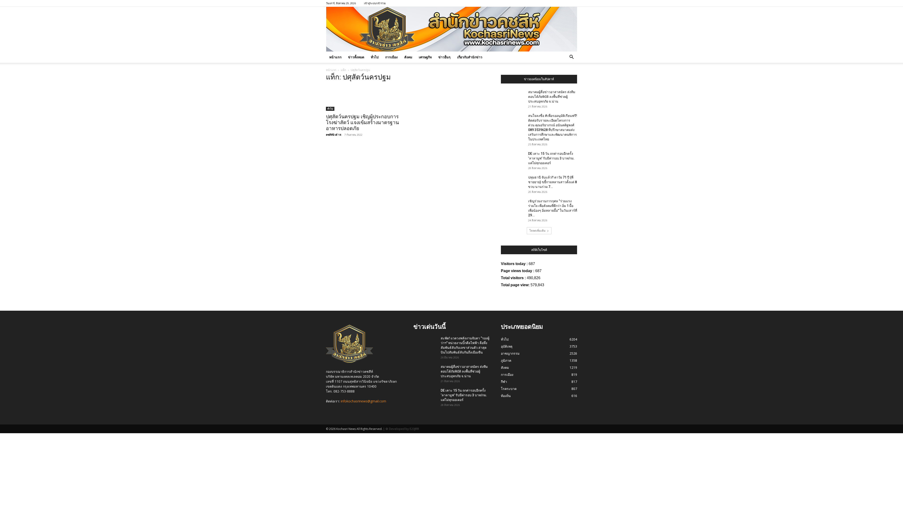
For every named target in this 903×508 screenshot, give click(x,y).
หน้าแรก (335, 57)
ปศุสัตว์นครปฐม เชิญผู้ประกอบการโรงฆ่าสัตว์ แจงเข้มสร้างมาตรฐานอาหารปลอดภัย (362, 122)
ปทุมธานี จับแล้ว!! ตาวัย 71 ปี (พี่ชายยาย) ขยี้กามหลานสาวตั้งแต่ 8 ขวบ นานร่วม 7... (552, 182)
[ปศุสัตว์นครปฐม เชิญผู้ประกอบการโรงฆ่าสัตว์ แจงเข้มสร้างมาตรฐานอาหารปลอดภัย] (364, 98)
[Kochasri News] (451, 29)
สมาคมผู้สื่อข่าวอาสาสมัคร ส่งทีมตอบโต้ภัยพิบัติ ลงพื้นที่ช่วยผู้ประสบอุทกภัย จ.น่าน (551, 96)
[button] (571, 57)
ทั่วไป (375, 57)
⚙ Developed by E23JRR (402, 429)
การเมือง (391, 57)
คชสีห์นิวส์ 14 (333, 134)
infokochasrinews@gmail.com (363, 401)
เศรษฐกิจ (425, 57)
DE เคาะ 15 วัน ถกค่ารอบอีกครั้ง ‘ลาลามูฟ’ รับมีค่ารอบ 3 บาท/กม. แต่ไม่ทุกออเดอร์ (551, 158)
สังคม (408, 57)
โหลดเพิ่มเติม (537, 231)
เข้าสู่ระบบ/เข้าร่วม (375, 3)
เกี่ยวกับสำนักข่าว (469, 57)
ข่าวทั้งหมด (356, 57)
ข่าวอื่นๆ (444, 57)
